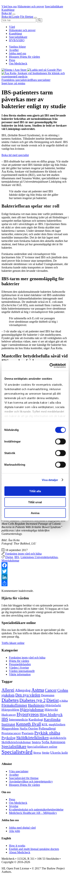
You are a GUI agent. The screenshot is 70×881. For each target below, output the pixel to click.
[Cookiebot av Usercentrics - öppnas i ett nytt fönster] (50, 365)
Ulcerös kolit (59, 752)
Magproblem (10, 728)
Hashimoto (36, 705)
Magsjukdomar (10, 560)
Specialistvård (16, 752)
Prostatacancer (11, 733)
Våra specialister (18, 771)
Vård (12, 26)
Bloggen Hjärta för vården (24, 56)
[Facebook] (35, 565)
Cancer (51, 690)
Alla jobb (14, 831)
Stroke (45, 752)
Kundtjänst (15, 33)
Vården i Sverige (19, 667)
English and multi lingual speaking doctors (34, 849)
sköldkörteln (57, 738)
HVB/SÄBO (16, 40)
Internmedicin (18, 719)
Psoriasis (28, 733)
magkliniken (57, 724)
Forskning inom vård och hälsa (23, 553)
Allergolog (23, 690)
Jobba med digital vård (22, 827)
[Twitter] (35, 571)
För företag (26, 16)
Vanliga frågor (17, 46)
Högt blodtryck (51, 714)
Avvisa (35, 513)
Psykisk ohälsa (47, 733)
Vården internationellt (22, 671)
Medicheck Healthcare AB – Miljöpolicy (33, 812)
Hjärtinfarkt (53, 705)
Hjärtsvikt (51, 709)
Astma (37, 690)
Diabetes (10, 700)
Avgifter (14, 50)
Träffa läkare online (12, 643)
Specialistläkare (18, 37)
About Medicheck (19, 852)
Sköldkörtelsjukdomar (16, 742)
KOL (45, 724)
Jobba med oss (17, 53)
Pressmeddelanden (20, 664)
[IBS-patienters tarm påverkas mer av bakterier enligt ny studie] (35, 76)
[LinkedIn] (35, 577)
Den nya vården (27, 695)
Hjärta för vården (19, 660)
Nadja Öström (29, 728)
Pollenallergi (47, 728)
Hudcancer (8, 715)
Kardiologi (36, 719)
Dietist (9, 557)
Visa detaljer (50, 479)
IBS (16, 557)
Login (15, 16)
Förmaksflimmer (14, 705)
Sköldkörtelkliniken (32, 737)
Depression (47, 695)
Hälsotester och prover (22, 30)
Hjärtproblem (10, 709)
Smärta (36, 742)
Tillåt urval (35, 502)
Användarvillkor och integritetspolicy (31, 781)
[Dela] (35, 583)
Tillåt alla (35, 491)
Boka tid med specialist (15, 155)
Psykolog (8, 738)
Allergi (7, 690)
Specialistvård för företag (23, 778)
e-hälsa (64, 700)
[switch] (60, 442)
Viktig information (20, 674)
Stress (37, 752)
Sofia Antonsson (53, 742)
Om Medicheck (18, 63)
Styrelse (13, 806)
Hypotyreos (28, 714)
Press (12, 60)
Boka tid (6, 13)
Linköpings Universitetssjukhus (39, 557)
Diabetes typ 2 (32, 700)
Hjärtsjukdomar (32, 709)
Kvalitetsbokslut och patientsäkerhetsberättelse (36, 809)
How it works (17, 845)
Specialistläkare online (42, 746)
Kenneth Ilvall (28, 724)
